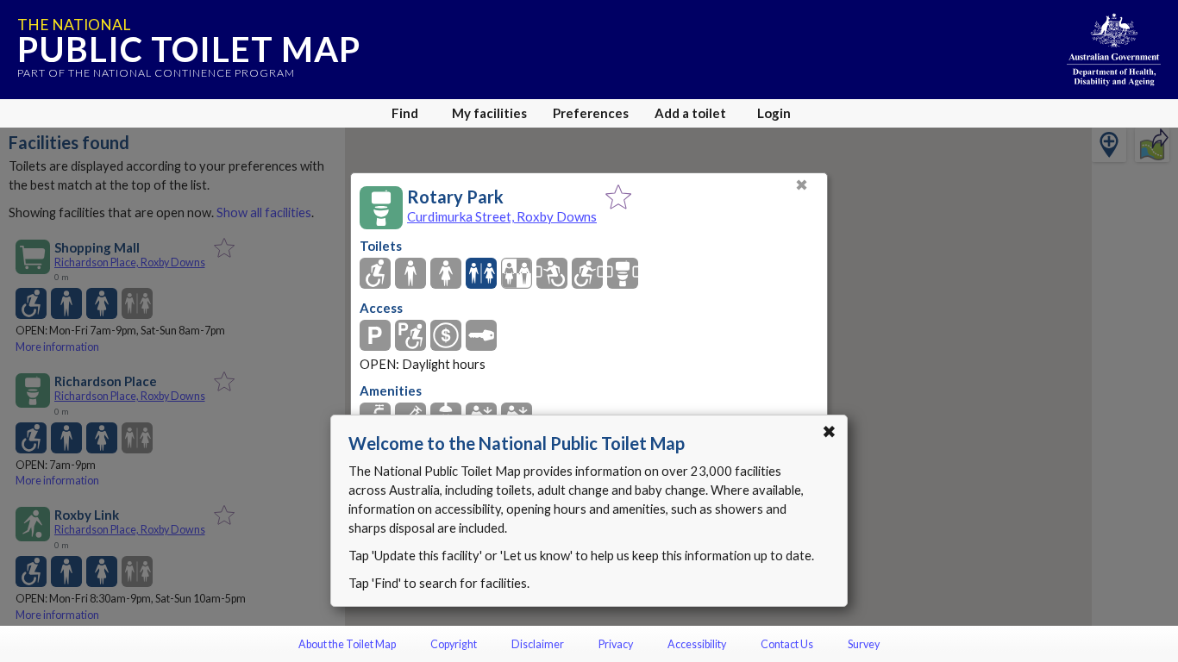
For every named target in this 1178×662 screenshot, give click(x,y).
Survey (864, 644)
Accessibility (696, 644)
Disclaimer (537, 644)
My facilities (489, 113)
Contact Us (787, 644)
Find (405, 113)
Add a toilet (690, 113)
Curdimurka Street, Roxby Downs (502, 216)
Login (774, 113)
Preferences (591, 113)
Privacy (615, 644)
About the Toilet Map (347, 644)
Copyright (453, 644)
